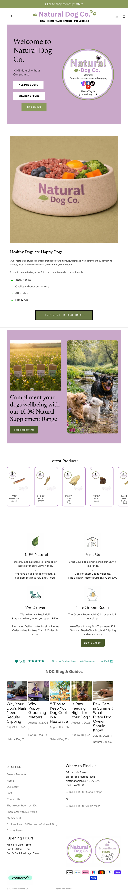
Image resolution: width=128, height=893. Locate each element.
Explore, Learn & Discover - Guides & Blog (32, 824)
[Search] (11, 16)
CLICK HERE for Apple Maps (83, 805)
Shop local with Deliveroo (22, 811)
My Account (14, 818)
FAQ (9, 793)
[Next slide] (117, 486)
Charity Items (15, 830)
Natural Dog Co (21, 888)
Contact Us (13, 799)
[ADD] (23, 488)
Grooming (34, 106)
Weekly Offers (29, 95)
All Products (28, 84)
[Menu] (4, 16)
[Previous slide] (10, 486)
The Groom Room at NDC (22, 805)
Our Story (12, 787)
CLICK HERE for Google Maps (84, 792)
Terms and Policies (64, 888)
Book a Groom (92, 642)
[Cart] (124, 16)
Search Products (16, 774)
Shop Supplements (24, 429)
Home (10, 780)
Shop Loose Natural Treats (64, 315)
